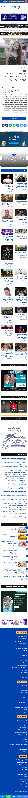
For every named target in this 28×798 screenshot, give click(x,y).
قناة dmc (25, 92)
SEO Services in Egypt (22, 730)
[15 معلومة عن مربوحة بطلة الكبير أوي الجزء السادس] (21, 310)
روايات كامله (24, 782)
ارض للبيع (24, 767)
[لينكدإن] (17, 125)
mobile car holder (23, 727)
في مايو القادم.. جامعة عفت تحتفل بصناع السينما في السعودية (8, 263)
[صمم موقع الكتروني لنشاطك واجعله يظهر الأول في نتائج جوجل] (14, 622)
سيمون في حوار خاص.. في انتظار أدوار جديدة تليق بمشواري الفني (7, 299)
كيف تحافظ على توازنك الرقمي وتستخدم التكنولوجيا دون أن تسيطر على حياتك (14, 475)
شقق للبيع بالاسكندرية (22, 762)
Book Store (24, 677)
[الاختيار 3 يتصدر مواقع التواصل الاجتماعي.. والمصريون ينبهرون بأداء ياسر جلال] (21, 212)
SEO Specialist (23, 660)
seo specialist (24, 646)
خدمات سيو (24, 723)
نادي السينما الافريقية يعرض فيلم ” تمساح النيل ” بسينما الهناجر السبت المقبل (14, 159)
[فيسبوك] (25, 125)
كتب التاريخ (24, 651)
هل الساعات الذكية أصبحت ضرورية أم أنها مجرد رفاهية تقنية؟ (13, 467)
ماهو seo (25, 740)
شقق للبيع (24, 769)
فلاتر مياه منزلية (23, 688)
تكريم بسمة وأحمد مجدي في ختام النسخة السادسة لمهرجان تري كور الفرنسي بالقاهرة (7, 354)
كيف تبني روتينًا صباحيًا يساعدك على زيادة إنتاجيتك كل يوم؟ (14, 517)
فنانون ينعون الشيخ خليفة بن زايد (22, 277)
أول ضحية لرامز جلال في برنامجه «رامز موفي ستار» (7, 204)
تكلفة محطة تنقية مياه (21, 700)
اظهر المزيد (14, 118)
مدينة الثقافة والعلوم (12, 528)
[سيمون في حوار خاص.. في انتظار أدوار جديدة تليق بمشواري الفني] (7, 291)
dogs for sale (24, 672)
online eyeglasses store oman (20, 791)
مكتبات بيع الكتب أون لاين (21, 648)
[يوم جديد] (14, 7)
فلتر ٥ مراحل (24, 685)
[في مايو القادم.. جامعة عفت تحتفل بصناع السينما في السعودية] (7, 252)
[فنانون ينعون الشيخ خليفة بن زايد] (21, 272)
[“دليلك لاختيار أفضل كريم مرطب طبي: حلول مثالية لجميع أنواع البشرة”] (22, 571)
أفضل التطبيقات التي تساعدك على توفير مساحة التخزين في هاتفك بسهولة (15, 471)
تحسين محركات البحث (22, 765)
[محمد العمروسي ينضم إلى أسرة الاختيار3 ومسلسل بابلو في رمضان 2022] (7, 179)
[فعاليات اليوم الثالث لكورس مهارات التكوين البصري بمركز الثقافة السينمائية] (21, 291)
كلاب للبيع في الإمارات (22, 735)
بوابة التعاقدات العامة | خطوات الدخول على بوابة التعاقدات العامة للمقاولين (9, 550)
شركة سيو (24, 777)
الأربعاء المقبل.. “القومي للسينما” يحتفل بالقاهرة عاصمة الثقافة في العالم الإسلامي (7, 222)
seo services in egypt (22, 639)
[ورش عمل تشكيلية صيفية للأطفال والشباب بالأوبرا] (21, 347)
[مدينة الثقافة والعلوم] (22, 530)
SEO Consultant (23, 697)
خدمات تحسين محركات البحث (20, 641)
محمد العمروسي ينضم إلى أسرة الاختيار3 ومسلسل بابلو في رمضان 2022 (7, 187)
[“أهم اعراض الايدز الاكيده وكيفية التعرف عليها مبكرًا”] (22, 544)
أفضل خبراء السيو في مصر (14, 368)
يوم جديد (25, 752)
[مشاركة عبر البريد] (6, 125)
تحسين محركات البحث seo (21, 695)
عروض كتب (24, 663)
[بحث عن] (2, 7)
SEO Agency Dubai (22, 636)
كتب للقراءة (24, 655)
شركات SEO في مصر (22, 742)
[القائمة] (26, 7)
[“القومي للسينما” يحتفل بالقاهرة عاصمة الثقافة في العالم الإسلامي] (21, 248)
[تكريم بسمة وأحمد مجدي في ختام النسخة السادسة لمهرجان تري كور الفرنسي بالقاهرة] (7, 346)
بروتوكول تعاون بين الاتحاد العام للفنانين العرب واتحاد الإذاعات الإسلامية (8, 318)
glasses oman (24, 789)
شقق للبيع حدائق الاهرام (21, 760)
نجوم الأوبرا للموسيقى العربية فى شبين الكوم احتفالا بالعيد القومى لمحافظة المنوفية (21, 336)
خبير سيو (25, 653)
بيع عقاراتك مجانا (14, 23)
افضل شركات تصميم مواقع (21, 732)
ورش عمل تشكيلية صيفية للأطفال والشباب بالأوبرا (21, 354)
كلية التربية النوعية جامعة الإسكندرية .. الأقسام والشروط (15, 577)
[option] (14, 158)
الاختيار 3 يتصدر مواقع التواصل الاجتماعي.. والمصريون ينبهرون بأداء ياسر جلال (21, 220)
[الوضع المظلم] (4, 7)
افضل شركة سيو (23, 725)
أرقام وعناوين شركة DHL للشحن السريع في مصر (9, 535)
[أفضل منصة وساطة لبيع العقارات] (14, 26)
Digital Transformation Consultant (19, 668)
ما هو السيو (24, 747)
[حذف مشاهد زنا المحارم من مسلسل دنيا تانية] (21, 197)
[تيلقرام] (10, 125)
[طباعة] (3, 125)
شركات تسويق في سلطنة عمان (20, 784)
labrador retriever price (22, 720)
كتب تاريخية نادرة (23, 702)
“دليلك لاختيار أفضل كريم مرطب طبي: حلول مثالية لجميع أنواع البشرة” (9, 570)
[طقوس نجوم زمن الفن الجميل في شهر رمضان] (21, 231)
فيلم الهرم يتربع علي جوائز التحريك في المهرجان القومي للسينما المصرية (7, 281)
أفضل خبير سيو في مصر (14, 590)
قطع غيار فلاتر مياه (23, 693)
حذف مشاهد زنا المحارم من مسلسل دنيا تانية (21, 202)
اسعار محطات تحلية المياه (21, 712)
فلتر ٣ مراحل (24, 690)
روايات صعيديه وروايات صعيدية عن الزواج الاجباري (9, 563)
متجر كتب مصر (24, 786)
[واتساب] (14, 125)
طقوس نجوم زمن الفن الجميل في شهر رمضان (21, 235)
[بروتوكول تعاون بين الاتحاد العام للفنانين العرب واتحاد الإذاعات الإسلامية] (7, 311)
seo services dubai (23, 643)
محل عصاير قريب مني (22, 665)
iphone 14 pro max (23, 675)
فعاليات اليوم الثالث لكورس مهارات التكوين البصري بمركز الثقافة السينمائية (21, 300)
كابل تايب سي (23, 710)
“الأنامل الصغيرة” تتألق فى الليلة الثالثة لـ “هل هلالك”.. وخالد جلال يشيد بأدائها (7, 239)
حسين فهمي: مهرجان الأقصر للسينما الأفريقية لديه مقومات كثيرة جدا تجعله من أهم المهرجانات (21, 185)
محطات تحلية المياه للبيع (21, 707)
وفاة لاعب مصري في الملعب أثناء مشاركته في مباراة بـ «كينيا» (7, 332)
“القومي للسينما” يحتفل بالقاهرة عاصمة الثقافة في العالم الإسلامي (21, 254)
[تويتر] (21, 125)
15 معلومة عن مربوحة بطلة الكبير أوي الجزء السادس (22, 316)
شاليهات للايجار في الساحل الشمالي (18, 744)
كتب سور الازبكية (23, 749)
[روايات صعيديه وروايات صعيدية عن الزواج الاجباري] (22, 564)
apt (26, 772)
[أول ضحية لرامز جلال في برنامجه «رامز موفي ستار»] (7, 198)
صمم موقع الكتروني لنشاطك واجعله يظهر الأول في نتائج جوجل (14, 13)
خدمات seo (24, 737)
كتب (26, 658)
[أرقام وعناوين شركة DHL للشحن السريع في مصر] (22, 537)
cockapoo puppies (23, 779)
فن (19, 67)
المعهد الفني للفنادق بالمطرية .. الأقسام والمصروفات (9, 557)
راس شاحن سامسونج (22, 670)
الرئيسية (23, 67)
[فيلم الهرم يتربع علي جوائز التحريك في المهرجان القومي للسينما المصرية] (7, 273)
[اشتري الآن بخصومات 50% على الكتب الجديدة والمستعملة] (14, 140)
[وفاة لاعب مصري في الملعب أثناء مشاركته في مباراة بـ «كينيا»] (7, 327)
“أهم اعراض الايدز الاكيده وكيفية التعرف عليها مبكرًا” (9, 542)
